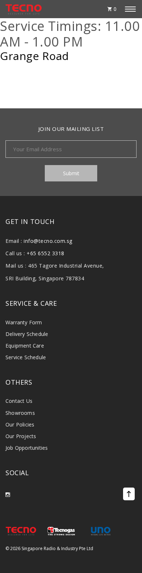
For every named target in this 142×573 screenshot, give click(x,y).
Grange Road (34, 56)
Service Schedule (25, 357)
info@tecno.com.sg (48, 240)
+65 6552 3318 (45, 253)
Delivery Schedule (26, 333)
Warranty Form (23, 322)
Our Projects (20, 436)
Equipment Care (24, 345)
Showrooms (20, 412)
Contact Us (18, 400)
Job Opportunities (26, 447)
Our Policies (19, 424)
